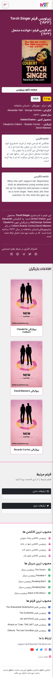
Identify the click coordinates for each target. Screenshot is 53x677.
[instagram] (46, 649)
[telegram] (23, 254)
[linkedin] (11, 254)
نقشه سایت (43, 656)
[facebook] (36, 254)
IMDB (36, 99)
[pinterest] (17, 254)
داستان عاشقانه (22, 106)
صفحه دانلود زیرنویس (26, 90)
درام (44, 106)
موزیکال (36, 106)
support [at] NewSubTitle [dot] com (34, 644)
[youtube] (32, 649)
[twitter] (29, 254)
